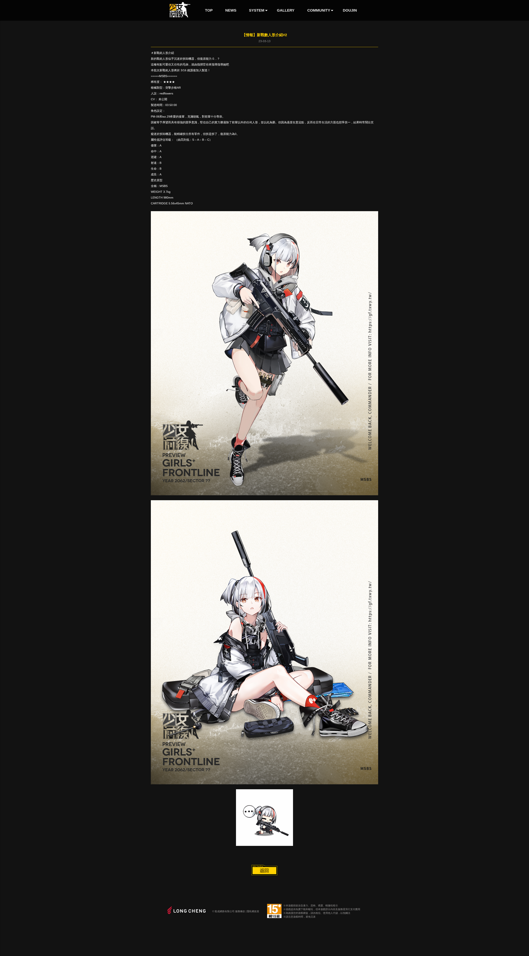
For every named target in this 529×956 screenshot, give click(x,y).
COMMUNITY (318, 10)
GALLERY (285, 10)
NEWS (230, 10)
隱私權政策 (253, 911)
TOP (209, 10)
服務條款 (240, 911)
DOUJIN (350, 10)
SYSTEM (256, 10)
